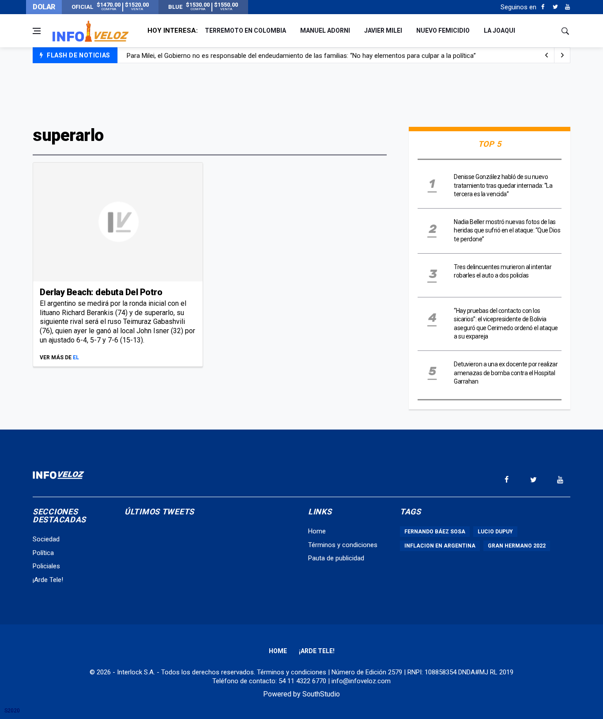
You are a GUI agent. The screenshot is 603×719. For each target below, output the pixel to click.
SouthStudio (321, 694)
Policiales (46, 566)
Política (43, 553)
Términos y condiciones (342, 545)
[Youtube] (567, 7)
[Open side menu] (37, 31)
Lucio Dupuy (495, 532)
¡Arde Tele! (48, 580)
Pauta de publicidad (336, 558)
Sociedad (46, 539)
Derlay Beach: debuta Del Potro (101, 292)
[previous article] (562, 55)
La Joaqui (499, 30)
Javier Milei (383, 30)
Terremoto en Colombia (245, 30)
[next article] (546, 55)
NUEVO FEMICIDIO (443, 30)
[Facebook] (543, 7)
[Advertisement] (301, 94)
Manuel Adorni (325, 30)
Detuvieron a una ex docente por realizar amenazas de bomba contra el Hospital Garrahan (506, 373)
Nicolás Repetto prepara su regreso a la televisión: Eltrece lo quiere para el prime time (250, 58)
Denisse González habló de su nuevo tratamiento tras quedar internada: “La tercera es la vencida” (503, 185)
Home (317, 531)
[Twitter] (555, 7)
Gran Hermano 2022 (517, 546)
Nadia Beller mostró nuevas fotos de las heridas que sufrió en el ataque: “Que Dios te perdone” (507, 230)
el (76, 357)
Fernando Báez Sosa (434, 532)
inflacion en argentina (439, 546)
